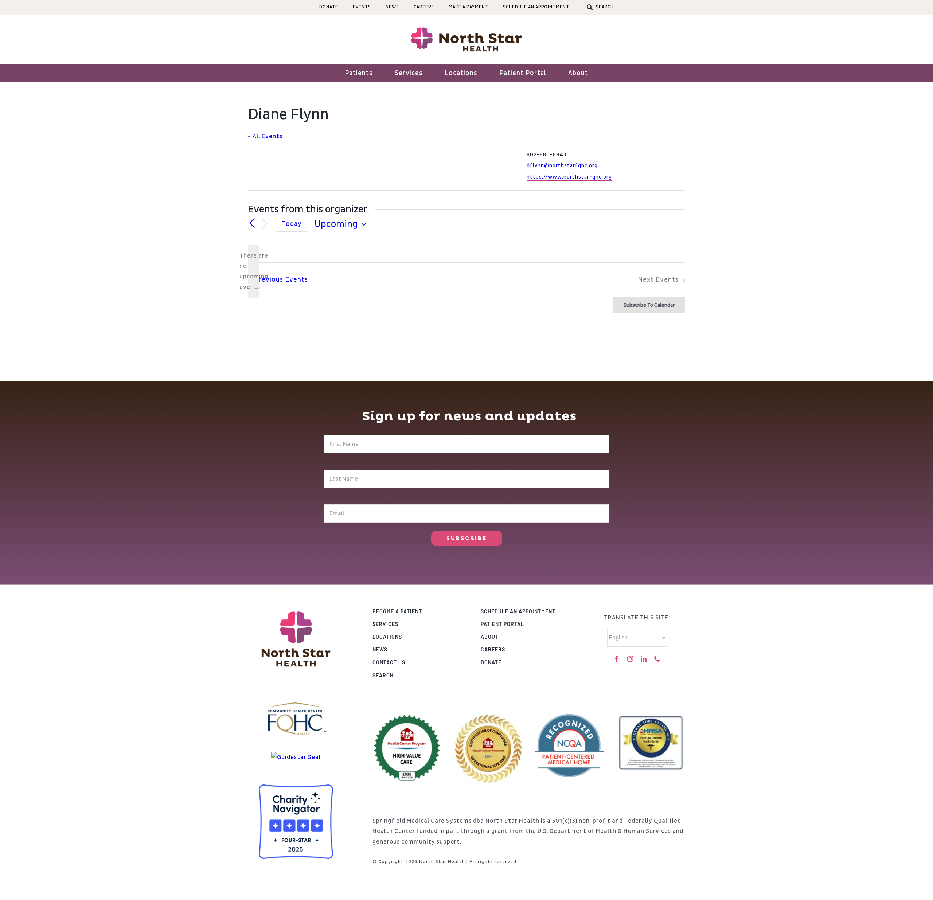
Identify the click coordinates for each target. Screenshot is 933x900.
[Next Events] (264, 224)
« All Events (265, 136)
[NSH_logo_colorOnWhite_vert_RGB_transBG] (296, 602)
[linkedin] (644, 659)
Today (292, 224)
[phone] (657, 659)
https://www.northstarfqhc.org (569, 177)
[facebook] (617, 659)
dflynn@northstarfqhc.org (562, 166)
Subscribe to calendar (649, 305)
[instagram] (630, 659)
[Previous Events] (252, 223)
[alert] (253, 271)
